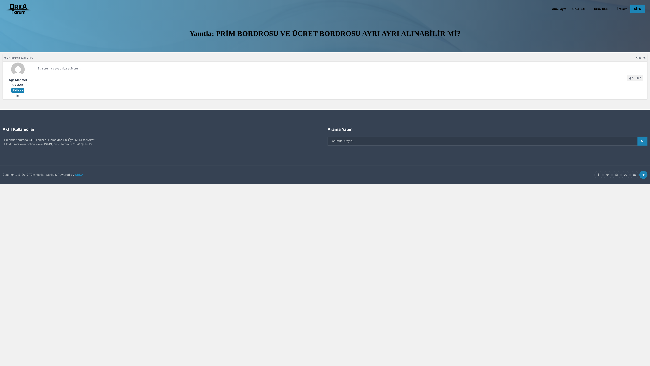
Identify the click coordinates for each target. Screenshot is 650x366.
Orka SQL (579, 9)
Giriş (637, 9)
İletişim (622, 9)
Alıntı (638, 57)
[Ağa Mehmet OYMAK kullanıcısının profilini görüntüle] (18, 75)
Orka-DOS (601, 9)
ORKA (79, 174)
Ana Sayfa (559, 9)
